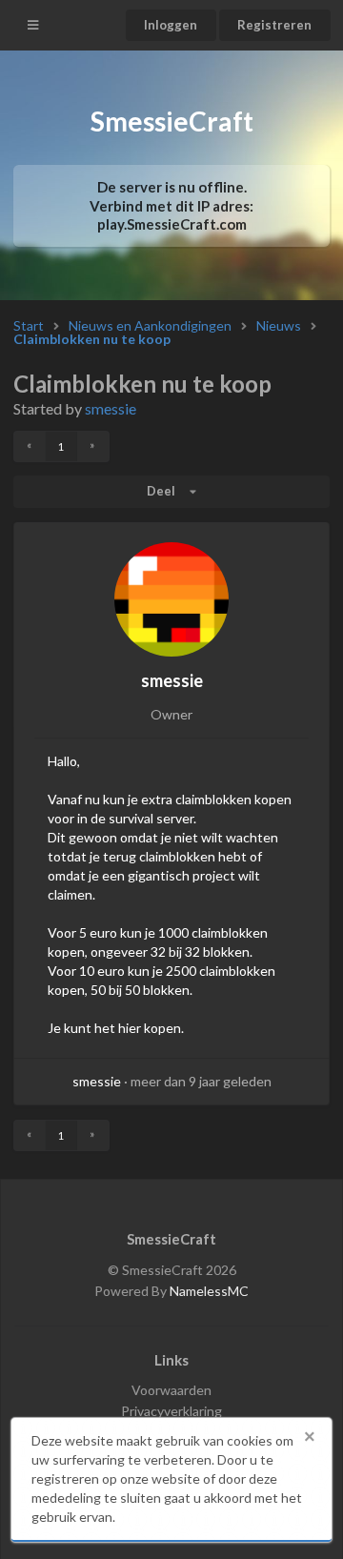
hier (129, 1028)
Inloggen (170, 24)
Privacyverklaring (171, 1411)
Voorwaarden (171, 1390)
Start (28, 326)
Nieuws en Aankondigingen (150, 326)
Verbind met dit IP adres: (171, 215)
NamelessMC (209, 1291)
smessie (110, 408)
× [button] (309, 1437)
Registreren (274, 24)
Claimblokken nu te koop (92, 339)
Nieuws (278, 326)
